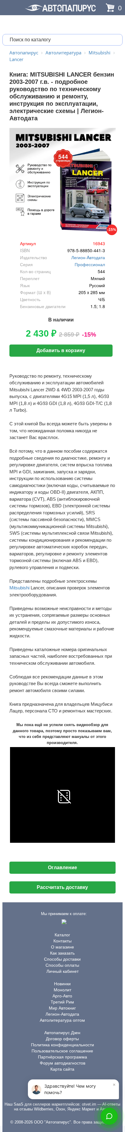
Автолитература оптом (62, 1020)
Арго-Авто (62, 995)
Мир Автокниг (62, 1008)
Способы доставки (62, 959)
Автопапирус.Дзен (62, 1032)
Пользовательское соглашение (62, 1050)
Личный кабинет (62, 971)
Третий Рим (62, 1002)
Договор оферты (62, 1038)
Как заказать (62, 953)
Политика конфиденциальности (62, 1044)
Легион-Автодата (62, 1014)
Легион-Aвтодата (88, 257)
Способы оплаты (62, 965)
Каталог (62, 934)
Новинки (62, 983)
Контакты (62, 940)
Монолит (62, 989)
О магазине (62, 947)
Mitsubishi (19, 587)
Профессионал (90, 264)
